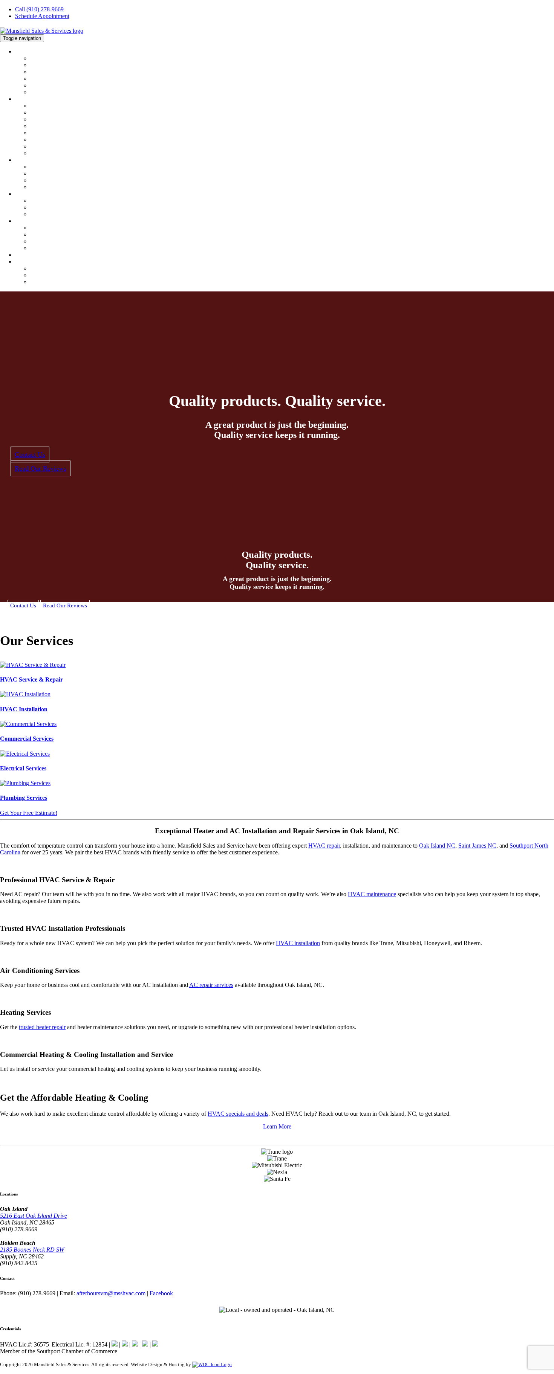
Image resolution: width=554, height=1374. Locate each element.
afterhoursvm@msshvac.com (111, 1293)
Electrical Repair (49, 167)
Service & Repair (50, 113)
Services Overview (52, 106)
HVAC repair (324, 845)
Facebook (161, 1293)
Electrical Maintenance (57, 174)
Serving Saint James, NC (59, 275)
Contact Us (28, 262)
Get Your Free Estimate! (28, 813)
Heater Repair (46, 146)
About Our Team (50, 65)
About (22, 52)
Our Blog (41, 92)
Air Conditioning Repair (58, 140)
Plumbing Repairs (51, 201)
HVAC (23, 99)
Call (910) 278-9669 (39, 9)
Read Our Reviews (40, 468)
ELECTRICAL (32, 160)
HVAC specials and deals (238, 1113)
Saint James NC (477, 845)
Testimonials (45, 79)
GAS (20, 221)
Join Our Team (47, 85)
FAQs (36, 153)
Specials (24, 255)
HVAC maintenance (372, 894)
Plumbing (26, 194)
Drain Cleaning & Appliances (64, 214)
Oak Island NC (437, 845)
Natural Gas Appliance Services (67, 241)
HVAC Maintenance (53, 126)
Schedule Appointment (42, 16)
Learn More (277, 1126)
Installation (43, 119)
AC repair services (211, 985)
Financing (42, 72)
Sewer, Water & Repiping (60, 207)
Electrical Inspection (54, 180)
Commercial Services (55, 133)
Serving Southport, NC (57, 282)
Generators (43, 187)
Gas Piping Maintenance (58, 248)
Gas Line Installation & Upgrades (69, 228)
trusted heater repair (42, 1027)
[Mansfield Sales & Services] (41, 30)
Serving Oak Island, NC (58, 268)
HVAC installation (298, 943)
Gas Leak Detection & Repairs (66, 235)
